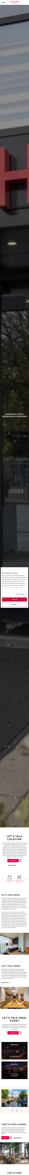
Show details (20, 594)
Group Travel (14, 1073)
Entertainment (14, 1075)
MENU (3, 2)
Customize (13, 604)
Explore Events (12, 865)
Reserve (5, 1137)
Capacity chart (5, 982)
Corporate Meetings (14, 1056)
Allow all (14, 599)
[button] (2, 879)
